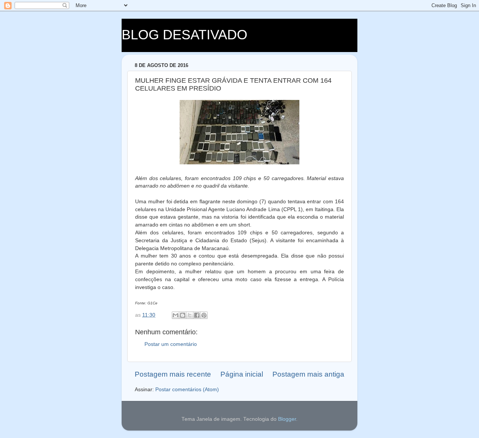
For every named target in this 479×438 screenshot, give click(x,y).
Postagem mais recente (173, 374)
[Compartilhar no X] (189, 315)
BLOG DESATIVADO (184, 34)
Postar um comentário (170, 344)
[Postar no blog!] (182, 315)
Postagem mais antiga (308, 374)
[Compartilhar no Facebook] (197, 315)
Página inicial (241, 374)
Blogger (287, 419)
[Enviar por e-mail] (175, 315)
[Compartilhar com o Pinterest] (204, 315)
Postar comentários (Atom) (187, 389)
